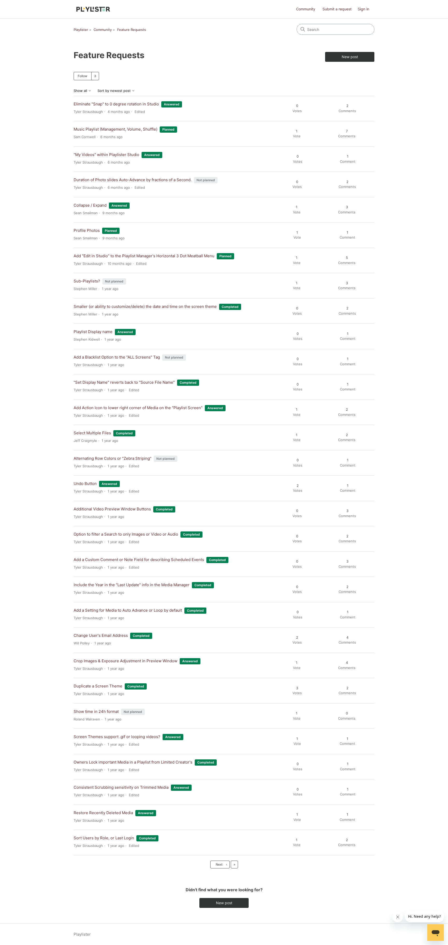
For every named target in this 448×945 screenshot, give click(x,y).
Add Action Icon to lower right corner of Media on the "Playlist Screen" (138, 407)
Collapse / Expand (90, 205)
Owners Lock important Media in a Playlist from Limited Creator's (133, 762)
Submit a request (337, 9)
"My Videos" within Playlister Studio (106, 154)
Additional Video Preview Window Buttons (112, 509)
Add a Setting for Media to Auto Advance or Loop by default (128, 610)
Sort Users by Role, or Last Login (104, 837)
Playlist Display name (93, 331)
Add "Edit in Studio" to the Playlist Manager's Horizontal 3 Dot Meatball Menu (144, 255)
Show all (81, 91)
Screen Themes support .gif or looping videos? (117, 736)
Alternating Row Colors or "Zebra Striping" (112, 458)
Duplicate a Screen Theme (98, 686)
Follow (82, 76)
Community (305, 9)
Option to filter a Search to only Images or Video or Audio (126, 534)
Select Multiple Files (92, 432)
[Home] (93, 9)
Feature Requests (131, 30)
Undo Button (85, 483)
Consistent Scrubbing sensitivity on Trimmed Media (121, 787)
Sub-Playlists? (87, 281)
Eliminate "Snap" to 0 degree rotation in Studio (116, 104)
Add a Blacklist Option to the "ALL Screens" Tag (117, 357)
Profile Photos (87, 230)
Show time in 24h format (96, 711)
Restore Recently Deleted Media (103, 812)
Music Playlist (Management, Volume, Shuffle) (115, 129)
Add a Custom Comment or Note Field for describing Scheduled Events (139, 559)
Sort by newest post (114, 91)
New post (350, 57)
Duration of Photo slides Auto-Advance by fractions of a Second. (133, 179)
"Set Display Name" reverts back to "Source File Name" (124, 382)
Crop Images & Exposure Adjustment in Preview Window (125, 660)
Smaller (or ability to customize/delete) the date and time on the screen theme (145, 306)
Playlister (81, 30)
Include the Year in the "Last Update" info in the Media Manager (132, 584)
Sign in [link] (363, 9)
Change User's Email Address (101, 635)
